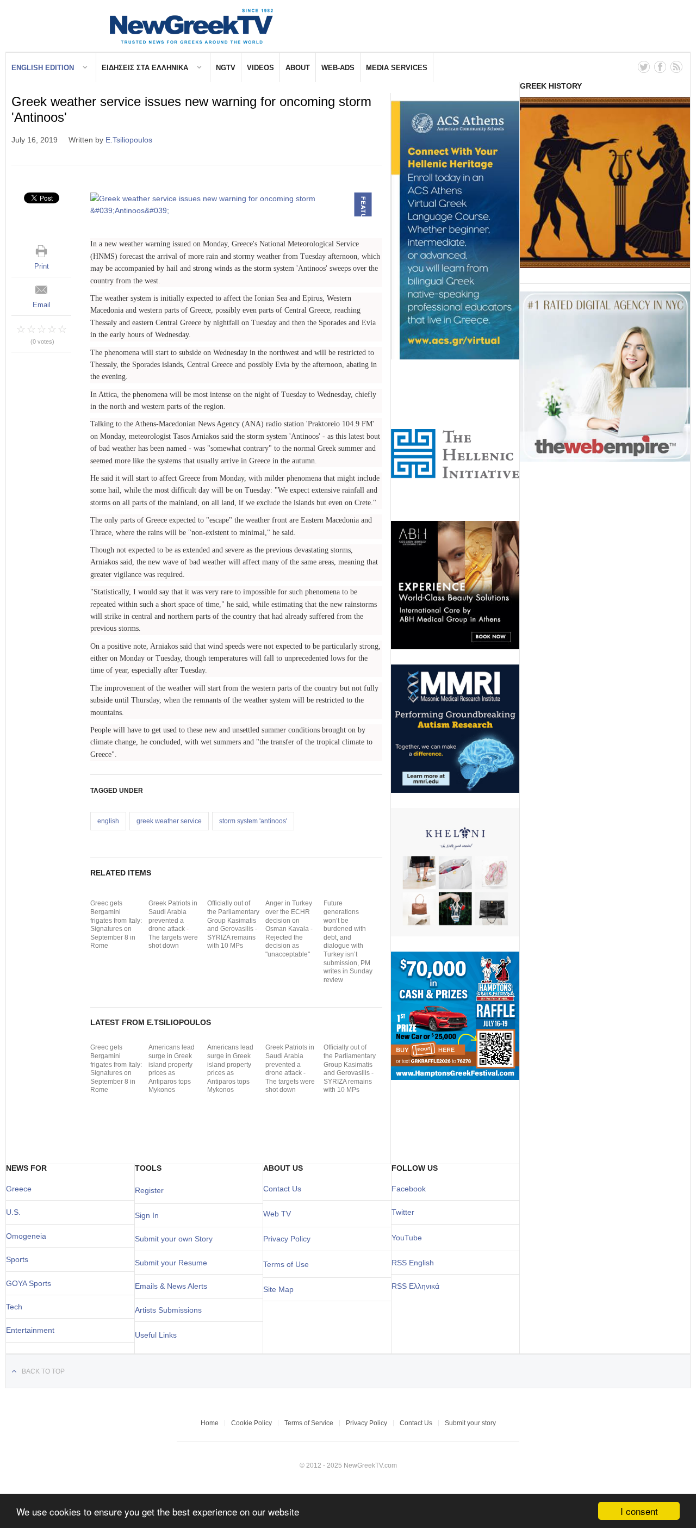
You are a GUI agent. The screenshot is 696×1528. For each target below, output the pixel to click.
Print (41, 266)
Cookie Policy (251, 1423)
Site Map (278, 1289)
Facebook (408, 1188)
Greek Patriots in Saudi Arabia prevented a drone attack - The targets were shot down (173, 924)
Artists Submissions (168, 1310)
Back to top (43, 1371)
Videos (260, 68)
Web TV (277, 1213)
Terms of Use (286, 1264)
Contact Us (282, 1188)
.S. (16, 1212)
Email (42, 305)
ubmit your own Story (176, 1238)
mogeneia (29, 1236)
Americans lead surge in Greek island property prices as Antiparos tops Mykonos (171, 1068)
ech (16, 1306)
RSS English (412, 1262)
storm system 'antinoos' (253, 821)
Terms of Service (308, 1423)
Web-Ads (338, 68)
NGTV (225, 68)
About (297, 68)
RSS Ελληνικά (415, 1286)
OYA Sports (31, 1283)
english (108, 821)
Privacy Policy (286, 1238)
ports (19, 1259)
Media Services (396, 68)
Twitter (402, 1212)
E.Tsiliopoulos (128, 139)
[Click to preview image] (236, 204)
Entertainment (30, 1330)
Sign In (147, 1215)
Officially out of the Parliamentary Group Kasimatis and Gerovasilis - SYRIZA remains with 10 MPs (233, 924)
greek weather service (169, 821)
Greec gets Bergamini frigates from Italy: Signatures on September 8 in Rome (116, 924)
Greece (19, 1188)
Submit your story (470, 1423)
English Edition (42, 68)
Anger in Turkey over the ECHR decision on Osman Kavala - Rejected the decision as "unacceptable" (289, 928)
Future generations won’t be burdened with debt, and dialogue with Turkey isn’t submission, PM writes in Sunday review (348, 941)
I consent (639, 1511)
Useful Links (156, 1335)
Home (210, 1423)
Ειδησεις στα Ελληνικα (145, 68)
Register (149, 1190)
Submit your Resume (171, 1262)
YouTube (406, 1237)
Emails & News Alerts (171, 1286)
